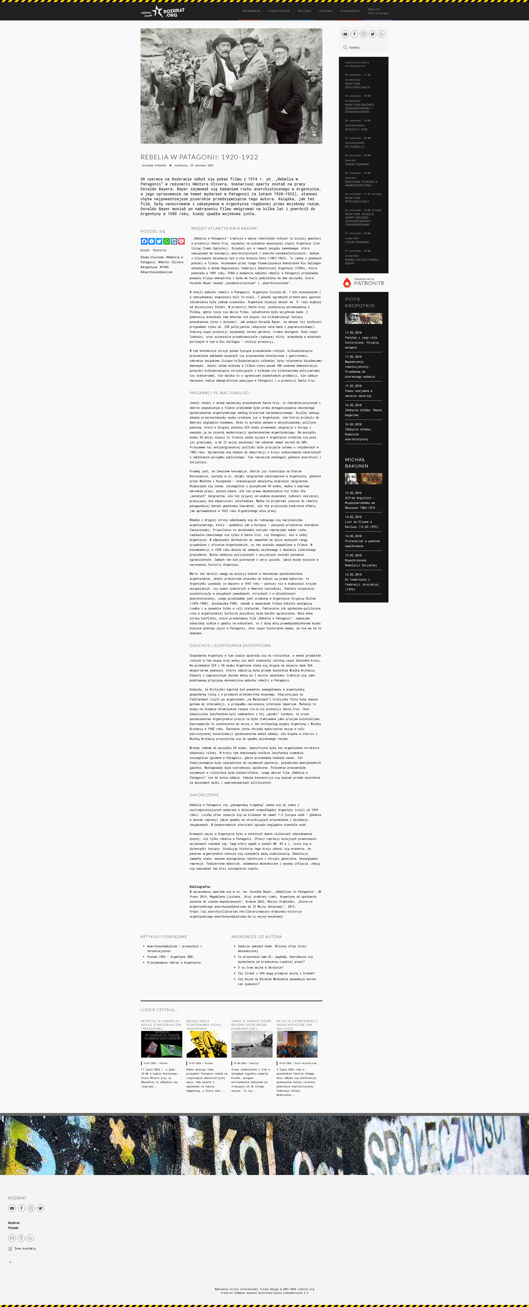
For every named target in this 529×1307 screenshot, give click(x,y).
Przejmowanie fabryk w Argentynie (174, 962)
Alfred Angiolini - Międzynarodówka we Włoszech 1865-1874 (360, 503)
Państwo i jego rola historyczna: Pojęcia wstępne (362, 342)
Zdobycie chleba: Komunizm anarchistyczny (358, 434)
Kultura (304, 10)
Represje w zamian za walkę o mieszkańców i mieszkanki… (161, 1024)
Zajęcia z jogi (356, 129)
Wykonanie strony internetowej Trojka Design (247, 1289)
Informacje (251, 10)
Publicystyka (279, 10)
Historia (325, 10)
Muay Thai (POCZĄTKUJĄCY (357, 199)
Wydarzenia (350, 10)
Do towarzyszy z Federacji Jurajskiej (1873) (362, 584)
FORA (165, 267)
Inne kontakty (25, 1248)
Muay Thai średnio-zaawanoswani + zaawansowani (360, 108)
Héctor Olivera (171, 262)
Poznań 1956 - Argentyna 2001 (170, 957)
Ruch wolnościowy (306, 1063)
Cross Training (357, 164)
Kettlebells (354, 146)
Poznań (163, 1063)
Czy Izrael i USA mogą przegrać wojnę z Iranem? (276, 973)
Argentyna (149, 267)
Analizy (254, 1063)
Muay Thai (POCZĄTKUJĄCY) (357, 85)
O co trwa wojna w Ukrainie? (260, 967)
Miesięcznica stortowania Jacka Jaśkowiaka (203, 1024)
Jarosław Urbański (154, 165)
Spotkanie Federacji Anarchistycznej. (361, 183)
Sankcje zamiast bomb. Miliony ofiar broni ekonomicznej (251, 1024)
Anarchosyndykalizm (157, 272)
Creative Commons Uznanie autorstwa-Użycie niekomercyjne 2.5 (264, 1292)
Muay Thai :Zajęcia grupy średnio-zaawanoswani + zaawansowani (359, 219)
